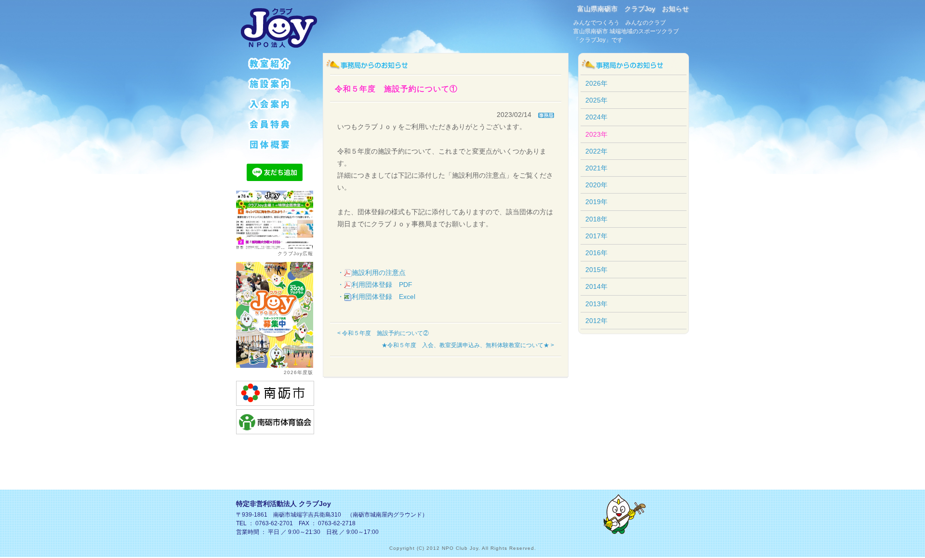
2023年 (596, 134)
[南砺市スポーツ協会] (275, 421)
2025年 (596, 100)
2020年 (596, 185)
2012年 (596, 320)
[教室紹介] (274, 63)
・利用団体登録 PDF (374, 284)
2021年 (596, 168)
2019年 (596, 202)
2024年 (596, 117)
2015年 (596, 269)
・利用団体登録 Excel (376, 296)
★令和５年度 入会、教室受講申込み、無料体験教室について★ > (468, 345)
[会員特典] (274, 124)
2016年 (596, 253)
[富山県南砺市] (275, 393)
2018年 (596, 219)
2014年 (596, 286)
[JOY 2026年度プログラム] (274, 314)
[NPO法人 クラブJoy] (279, 28)
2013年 (596, 304)
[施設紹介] (274, 83)
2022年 (596, 151)
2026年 (596, 83)
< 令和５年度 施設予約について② (383, 333)
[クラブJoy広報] (274, 219)
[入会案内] (274, 103)
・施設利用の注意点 (371, 272)
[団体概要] (274, 144)
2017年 (596, 236)
